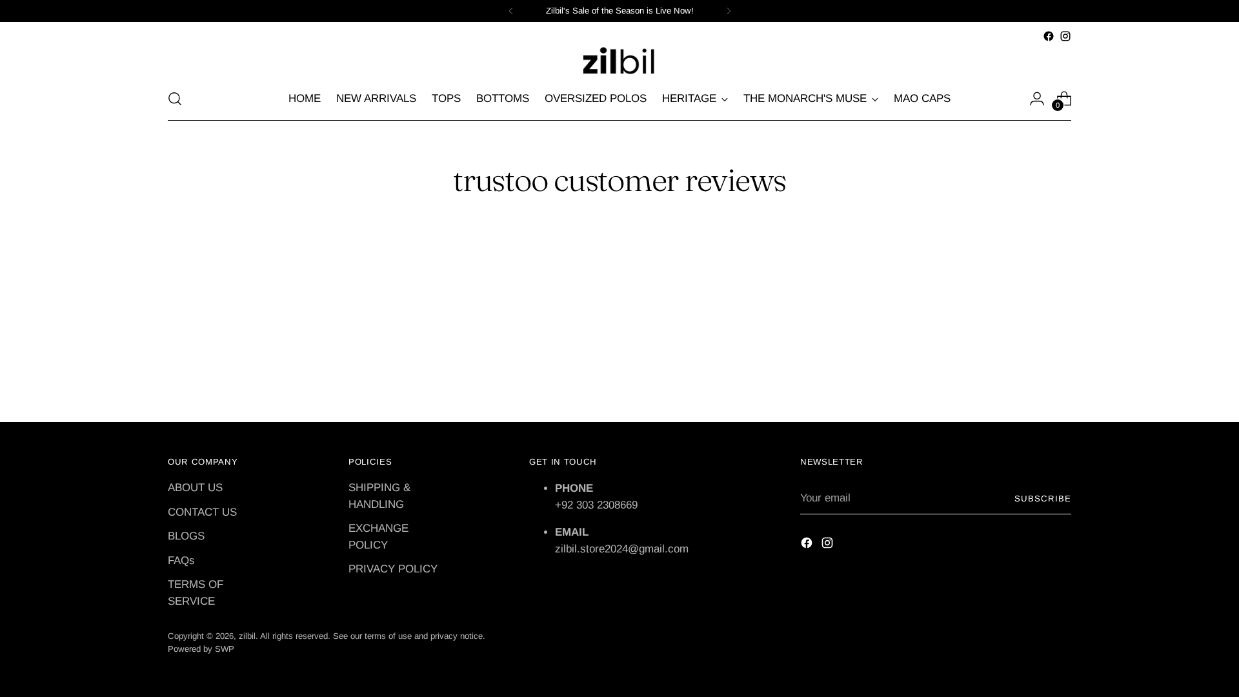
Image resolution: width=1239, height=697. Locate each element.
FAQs (181, 560)
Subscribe (1042, 498)
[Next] (728, 11)
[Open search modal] (175, 99)
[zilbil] (619, 61)
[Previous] (511, 11)
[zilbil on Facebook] (1048, 36)
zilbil (247, 636)
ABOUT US (195, 487)
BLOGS (186, 536)
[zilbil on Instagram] (1065, 36)
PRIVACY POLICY (393, 569)
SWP (224, 649)
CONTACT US (202, 512)
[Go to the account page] (1037, 99)
